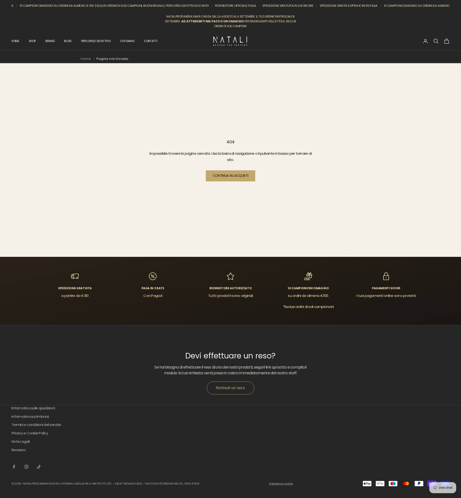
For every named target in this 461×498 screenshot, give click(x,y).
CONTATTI (150, 41)
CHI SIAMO (127, 41)
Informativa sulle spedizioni (33, 408)
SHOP (32, 41)
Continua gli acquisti (230, 175)
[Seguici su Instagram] (26, 466)
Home (86, 58)
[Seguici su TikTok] (38, 466)
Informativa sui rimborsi (30, 416)
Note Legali (21, 441)
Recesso (19, 449)
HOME (15, 41)
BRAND (50, 41)
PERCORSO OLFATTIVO (96, 41)
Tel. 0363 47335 (189, 484)
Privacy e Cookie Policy (30, 433)
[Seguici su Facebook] (14, 466)
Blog (68, 41)
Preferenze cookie (281, 484)
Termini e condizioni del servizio (36, 424)
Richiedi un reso (230, 387)
